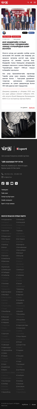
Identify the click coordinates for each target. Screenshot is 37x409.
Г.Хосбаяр (19, 367)
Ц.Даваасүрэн (20, 286)
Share (32, 32)
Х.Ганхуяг (19, 283)
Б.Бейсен (19, 261)
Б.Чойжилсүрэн (6, 378)
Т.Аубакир (19, 230)
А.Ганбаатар (20, 275)
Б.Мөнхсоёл (5, 317)
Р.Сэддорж (19, 350)
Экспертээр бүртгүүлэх (7, 197)
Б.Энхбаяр (4, 383)
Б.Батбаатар (5, 242)
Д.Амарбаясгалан (6, 225)
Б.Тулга (18, 353)
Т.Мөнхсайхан (20, 314)
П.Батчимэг (4, 255)
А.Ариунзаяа (5, 230)
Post (26, 32)
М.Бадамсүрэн (5, 236)
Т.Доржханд (20, 289)
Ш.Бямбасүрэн (6, 269)
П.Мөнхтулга (20, 317)
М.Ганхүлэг (4, 286)
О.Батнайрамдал (21, 247)
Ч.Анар (18, 228)
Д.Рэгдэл (19, 342)
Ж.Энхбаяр (19, 381)
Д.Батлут (4, 247)
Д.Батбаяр (19, 242)
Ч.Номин (4, 328)
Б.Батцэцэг (19, 253)
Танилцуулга (4, 190)
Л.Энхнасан (19, 383)
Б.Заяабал (4, 300)
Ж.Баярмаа (19, 258)
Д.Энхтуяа (4, 386)
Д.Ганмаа (19, 281)
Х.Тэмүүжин (19, 356)
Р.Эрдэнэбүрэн (21, 392)
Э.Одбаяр (19, 331)
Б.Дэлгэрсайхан (6, 292)
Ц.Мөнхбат (19, 311)
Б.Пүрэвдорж (5, 342)
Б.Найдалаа (5, 322)
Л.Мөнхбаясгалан (6, 314)
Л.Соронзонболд (6, 350)
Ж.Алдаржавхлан (6, 219)
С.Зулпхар (4, 303)
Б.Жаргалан (19, 294)
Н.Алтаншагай (20, 222)
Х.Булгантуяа (5, 267)
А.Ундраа (19, 358)
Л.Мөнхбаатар (5, 311)
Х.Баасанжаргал (6, 233)
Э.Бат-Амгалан (20, 236)
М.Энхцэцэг (5, 389)
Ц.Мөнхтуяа (5, 319)
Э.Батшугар (19, 255)
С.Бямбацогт (20, 269)
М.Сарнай (19, 347)
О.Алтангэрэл (20, 219)
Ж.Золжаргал (20, 300)
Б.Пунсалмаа (5, 339)
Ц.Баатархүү (20, 233)
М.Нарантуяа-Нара (22, 325)
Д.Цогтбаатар (20, 370)
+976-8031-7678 (18, 174)
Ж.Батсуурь (5, 250)
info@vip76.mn (8, 177)
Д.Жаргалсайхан (6, 297)
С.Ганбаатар (20, 272)
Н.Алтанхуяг (5, 222)
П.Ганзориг (4, 281)
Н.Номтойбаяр (5, 331)
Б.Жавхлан (19, 292)
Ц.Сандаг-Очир (21, 345)
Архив (34, 404)
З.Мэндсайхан (20, 319)
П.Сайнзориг (5, 345)
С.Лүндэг (4, 308)
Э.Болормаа (19, 264)
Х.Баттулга (4, 253)
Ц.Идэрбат (19, 303)
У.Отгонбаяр (20, 333)
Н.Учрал (18, 361)
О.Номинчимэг (20, 328)
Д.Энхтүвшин (20, 386)
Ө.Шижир (19, 378)
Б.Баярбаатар (5, 258)
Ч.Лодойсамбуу (6, 306)
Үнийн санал (4, 193)
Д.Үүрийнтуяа (5, 367)
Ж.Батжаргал (20, 244)
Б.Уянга (3, 364)
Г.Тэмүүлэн (4, 358)
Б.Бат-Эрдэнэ (20, 239)
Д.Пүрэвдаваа (20, 339)
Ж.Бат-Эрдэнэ (5, 239)
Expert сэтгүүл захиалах (7, 204)
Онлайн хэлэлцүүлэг (6, 200)
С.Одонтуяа (5, 333)
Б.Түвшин (4, 356)
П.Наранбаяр (5, 325)
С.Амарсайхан (20, 225)
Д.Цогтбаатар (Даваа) (8, 372)
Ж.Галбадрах (5, 272)
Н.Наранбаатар (21, 322)
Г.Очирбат (4, 336)
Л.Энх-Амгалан (5, 381)
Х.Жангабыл (5, 294)
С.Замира (19, 297)
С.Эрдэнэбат (20, 389)
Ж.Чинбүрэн (20, 375)
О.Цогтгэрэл (20, 372)
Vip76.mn (32, 108)
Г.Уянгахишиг (20, 364)
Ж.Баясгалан (5, 261)
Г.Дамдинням (5, 289)
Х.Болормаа (5, 264)
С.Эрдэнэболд (5, 392)
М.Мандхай (19, 308)
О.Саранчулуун (6, 347)
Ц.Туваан (4, 353)
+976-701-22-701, (8, 174)
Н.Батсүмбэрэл (21, 250)
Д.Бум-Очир (20, 267)
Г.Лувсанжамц (20, 306)
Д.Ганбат (19, 278)
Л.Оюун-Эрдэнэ (21, 336)
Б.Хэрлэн (4, 370)
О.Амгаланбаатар (6, 228)
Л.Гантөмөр (5, 283)
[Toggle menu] (34, 2)
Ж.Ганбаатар (5, 275)
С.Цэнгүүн (4, 375)
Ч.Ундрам (4, 361)
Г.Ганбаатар (5, 278)
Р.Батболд (4, 244)
